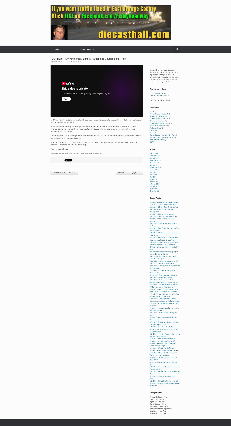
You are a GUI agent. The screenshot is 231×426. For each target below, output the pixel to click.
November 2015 (155, 163)
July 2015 (153, 172)
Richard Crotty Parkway (158, 139)
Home (57, 49)
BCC (151, 111)
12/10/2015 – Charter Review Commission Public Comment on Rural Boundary (164, 285)
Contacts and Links (87, 49)
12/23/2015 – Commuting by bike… (130, 173)
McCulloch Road (78, 153)
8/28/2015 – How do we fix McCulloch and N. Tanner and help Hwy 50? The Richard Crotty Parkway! (164, 329)
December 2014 (155, 188)
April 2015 (153, 179)
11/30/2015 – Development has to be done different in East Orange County (164, 295)
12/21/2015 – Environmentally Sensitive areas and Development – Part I (89, 58)
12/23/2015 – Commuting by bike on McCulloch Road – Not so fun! (162, 271)
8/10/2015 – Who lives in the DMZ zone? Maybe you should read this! (164, 354)
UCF (151, 142)
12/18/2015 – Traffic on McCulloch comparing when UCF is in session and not (164, 281)
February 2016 (155, 155)
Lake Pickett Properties (158, 125)
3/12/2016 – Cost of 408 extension (161, 214)
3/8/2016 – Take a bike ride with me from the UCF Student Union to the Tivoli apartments (164, 218)
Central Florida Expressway (159, 116)
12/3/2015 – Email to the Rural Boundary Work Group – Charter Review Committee (164, 290)
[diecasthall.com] (111, 22)
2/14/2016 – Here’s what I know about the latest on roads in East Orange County (164, 238)
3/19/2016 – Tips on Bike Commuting (162, 204)
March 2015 (154, 181)
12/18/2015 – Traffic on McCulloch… (64, 173)
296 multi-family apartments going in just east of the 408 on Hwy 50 (164, 252)
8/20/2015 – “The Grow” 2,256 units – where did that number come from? (165, 335)
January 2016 (154, 158)
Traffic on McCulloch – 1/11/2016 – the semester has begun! (163, 257)
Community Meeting (157, 121)
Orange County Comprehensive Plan (162, 135)
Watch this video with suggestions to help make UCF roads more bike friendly (164, 262)
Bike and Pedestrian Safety (159, 114)
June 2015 (153, 174)
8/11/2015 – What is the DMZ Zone (162, 348)
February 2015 (155, 184)
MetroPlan (153, 130)
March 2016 (154, 153)
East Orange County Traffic (64, 153)
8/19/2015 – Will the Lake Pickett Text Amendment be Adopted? (163, 344)
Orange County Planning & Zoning (93, 153)
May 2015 (153, 177)
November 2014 (155, 191)
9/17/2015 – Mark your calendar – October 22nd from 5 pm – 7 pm (164, 323)
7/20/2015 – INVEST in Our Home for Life (164, 381)
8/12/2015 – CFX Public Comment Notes (164, 350)
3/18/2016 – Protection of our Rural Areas (164, 202)
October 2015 (154, 165)
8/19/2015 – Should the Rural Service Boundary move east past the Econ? (163, 339)
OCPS (152, 132)
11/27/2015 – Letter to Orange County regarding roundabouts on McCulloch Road (164, 299)
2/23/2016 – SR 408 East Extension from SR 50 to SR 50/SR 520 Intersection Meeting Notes (164, 209)
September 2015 (155, 167)
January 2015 (154, 186)
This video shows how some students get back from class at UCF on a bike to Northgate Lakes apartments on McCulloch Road (164, 245)
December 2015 (155, 160)
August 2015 (154, 170)
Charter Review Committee (159, 118)
